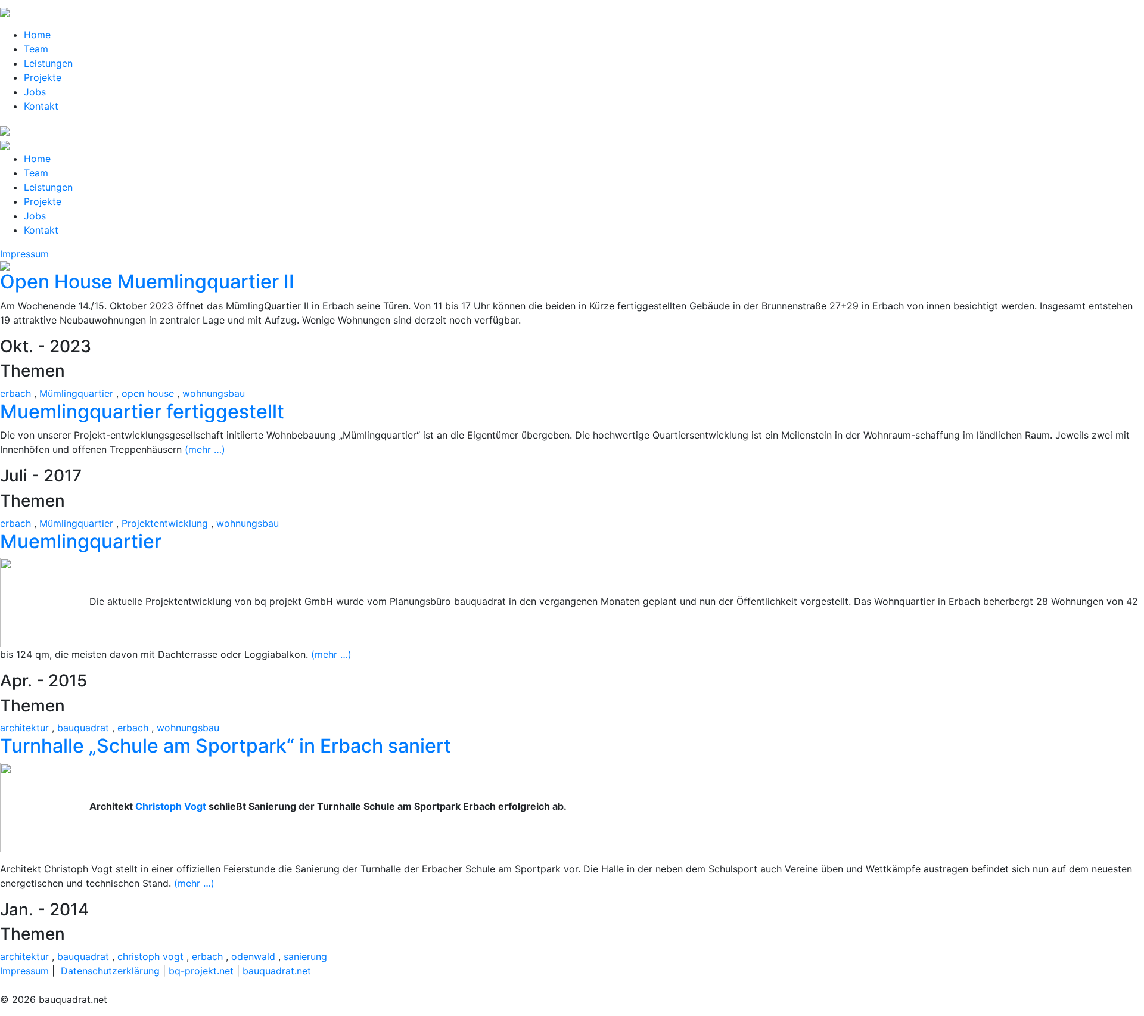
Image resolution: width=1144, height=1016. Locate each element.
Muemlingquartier (80, 541)
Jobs (35, 92)
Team (36, 49)
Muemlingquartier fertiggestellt (142, 411)
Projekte (42, 77)
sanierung (305, 956)
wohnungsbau (213, 393)
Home (37, 35)
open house (148, 393)
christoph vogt (150, 956)
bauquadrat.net (277, 971)
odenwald (253, 956)
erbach (15, 393)
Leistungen (48, 63)
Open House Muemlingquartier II (147, 281)
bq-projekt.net (201, 971)
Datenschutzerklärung (110, 971)
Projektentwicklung (165, 523)
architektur (24, 728)
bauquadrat (83, 728)
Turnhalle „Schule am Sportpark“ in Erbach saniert (225, 745)
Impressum (24, 254)
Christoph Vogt (170, 806)
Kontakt (41, 106)
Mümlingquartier (76, 393)
